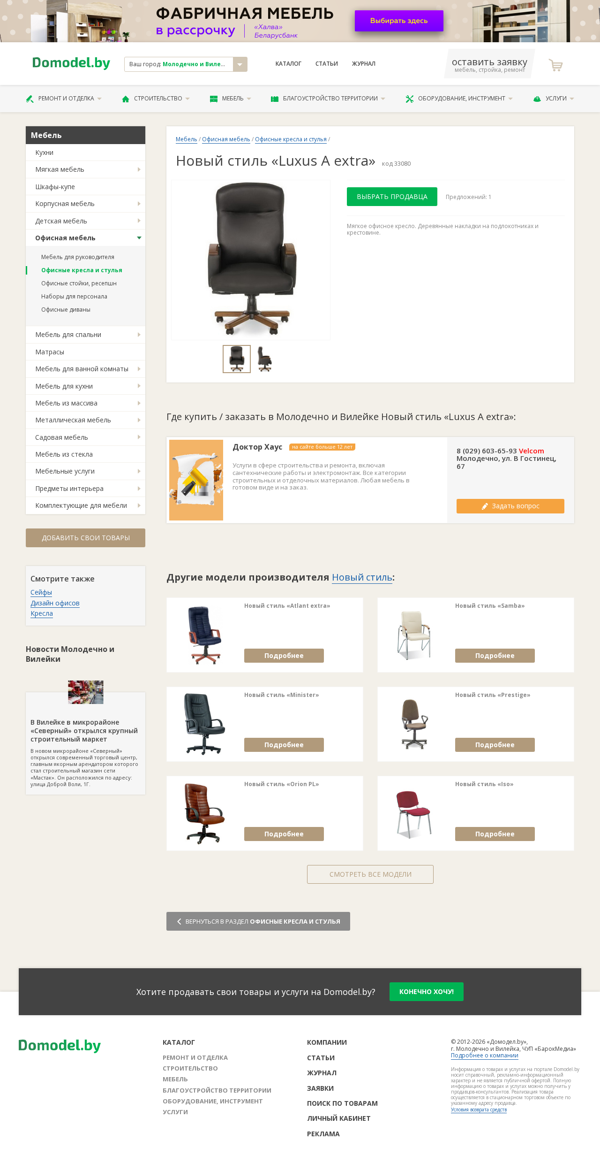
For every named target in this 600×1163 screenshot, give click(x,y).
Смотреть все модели (371, 874)
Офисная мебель (65, 237)
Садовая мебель (61, 437)
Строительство (158, 98)
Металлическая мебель (73, 419)
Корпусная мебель (65, 203)
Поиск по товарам (342, 1103)
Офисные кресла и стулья (81, 270)
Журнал (363, 64)
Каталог (288, 64)
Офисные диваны (65, 310)
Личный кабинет (339, 1118)
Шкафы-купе (55, 186)
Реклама (323, 1133)
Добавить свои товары (86, 537)
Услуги (556, 98)
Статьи (326, 64)
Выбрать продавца (392, 196)
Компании (327, 1042)
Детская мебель (61, 220)
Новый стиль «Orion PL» (281, 784)
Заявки (320, 1088)
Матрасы (49, 351)
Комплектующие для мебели (81, 505)
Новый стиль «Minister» (281, 695)
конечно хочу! (426, 991)
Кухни (44, 152)
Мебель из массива (66, 402)
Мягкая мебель (59, 169)
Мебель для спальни (68, 334)
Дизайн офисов (55, 602)
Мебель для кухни (64, 386)
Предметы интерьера (69, 488)
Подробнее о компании (484, 1055)
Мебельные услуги (65, 471)
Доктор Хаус (257, 447)
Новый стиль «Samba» (490, 606)
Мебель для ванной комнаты (81, 368)
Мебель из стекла (64, 454)
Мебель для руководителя (77, 257)
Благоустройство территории (330, 98)
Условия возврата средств (479, 1109)
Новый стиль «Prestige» (493, 695)
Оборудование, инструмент (461, 98)
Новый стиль (362, 577)
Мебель (233, 98)
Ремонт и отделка (66, 98)
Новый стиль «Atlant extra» (287, 606)
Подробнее (284, 655)
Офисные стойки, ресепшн (79, 283)
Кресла (41, 613)
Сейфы (41, 592)
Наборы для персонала (74, 296)
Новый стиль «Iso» (484, 784)
